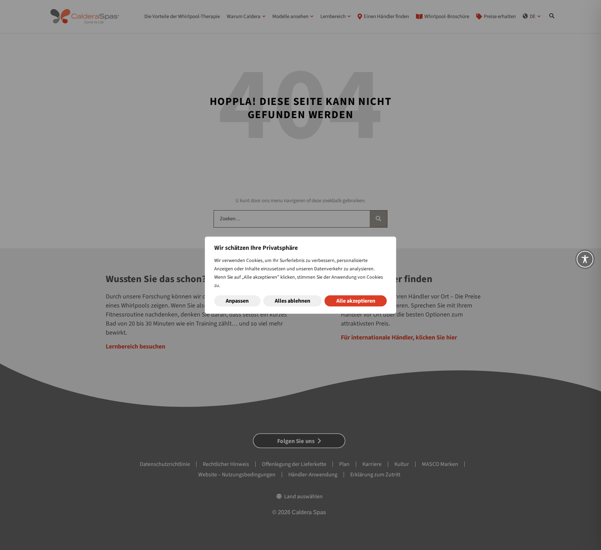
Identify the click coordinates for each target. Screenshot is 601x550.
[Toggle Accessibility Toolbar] (585, 259)
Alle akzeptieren (355, 301)
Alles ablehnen (292, 301)
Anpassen (237, 301)
